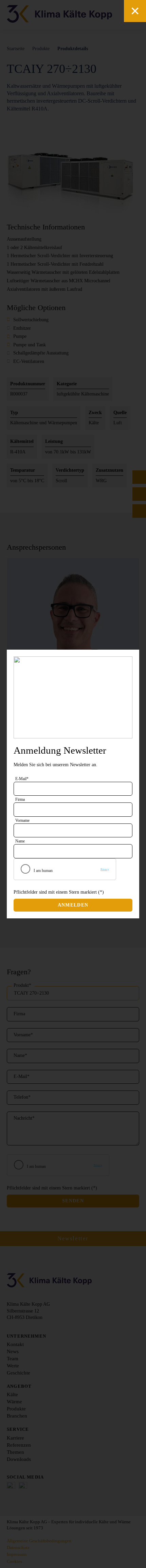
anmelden (73, 905)
